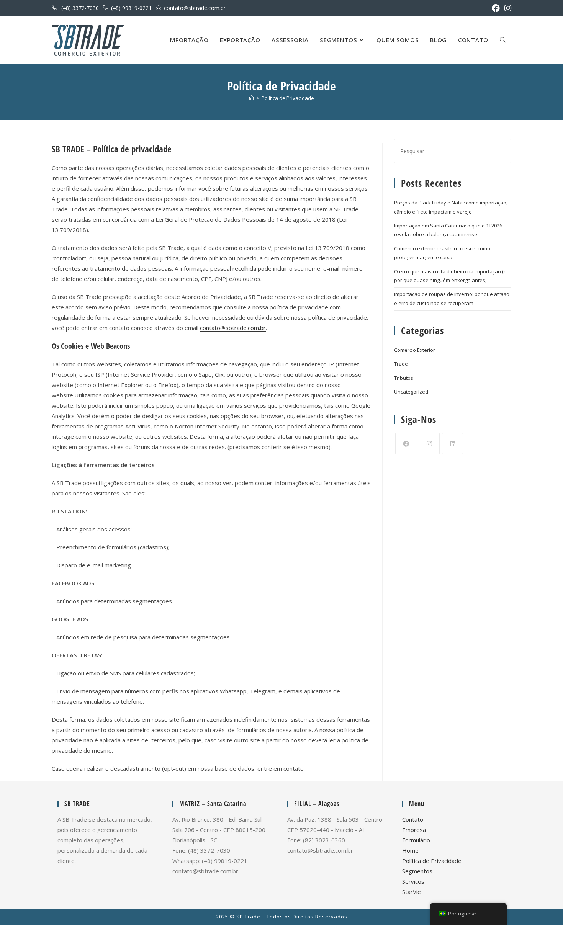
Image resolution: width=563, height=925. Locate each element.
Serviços (413, 881)
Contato (412, 819)
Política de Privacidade (288, 98)
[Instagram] (429, 443)
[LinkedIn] (452, 443)
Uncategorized (411, 391)
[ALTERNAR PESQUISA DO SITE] (502, 40)
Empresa (414, 829)
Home (410, 850)
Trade (401, 363)
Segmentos (417, 871)
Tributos (403, 377)
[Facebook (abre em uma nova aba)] (495, 8)
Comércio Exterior (414, 349)
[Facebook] (405, 443)
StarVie (411, 892)
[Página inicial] (251, 98)
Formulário (416, 840)
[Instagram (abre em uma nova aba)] (506, 8)
